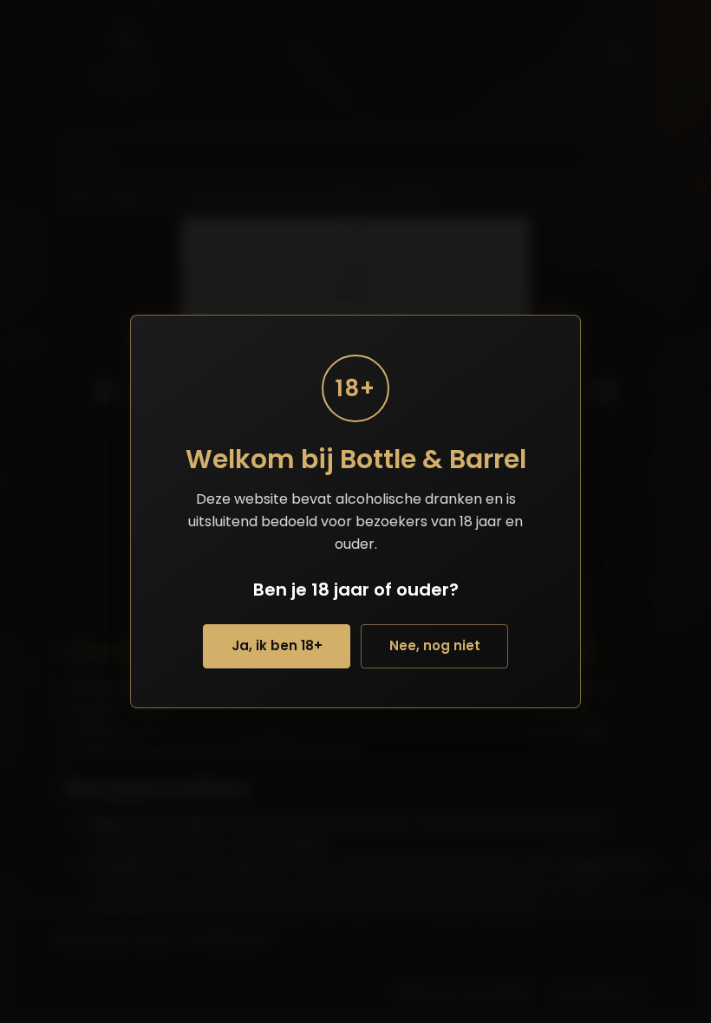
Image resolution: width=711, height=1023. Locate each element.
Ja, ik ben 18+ (277, 645)
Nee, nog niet (434, 645)
